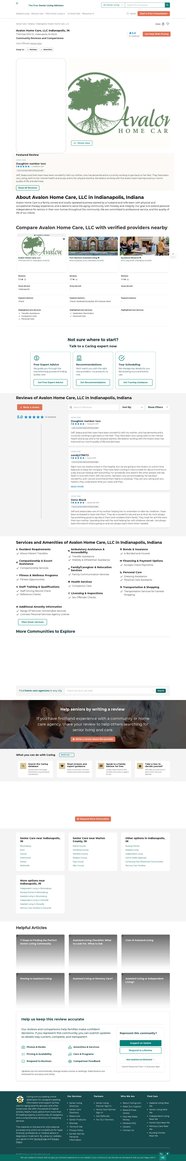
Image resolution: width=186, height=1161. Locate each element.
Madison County (80, 858)
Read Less (65, 755)
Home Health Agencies (135, 858)
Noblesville (25, 865)
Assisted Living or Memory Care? (93, 978)
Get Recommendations (93, 382)
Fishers (23, 862)
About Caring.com (132, 1103)
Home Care (36, 43)
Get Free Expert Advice (50, 382)
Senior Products (77, 1119)
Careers (126, 1127)
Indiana (31, 24)
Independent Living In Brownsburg (35, 888)
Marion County (79, 846)
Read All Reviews (27, 188)
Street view (83, 143)
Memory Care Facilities (135, 865)
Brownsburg (25, 846)
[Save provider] (168, 24)
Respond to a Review (140, 1050)
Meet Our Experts (132, 1106)
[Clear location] (153, 691)
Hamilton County (80, 854)
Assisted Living (132, 850)
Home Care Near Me (159, 1123)
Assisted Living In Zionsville (32, 904)
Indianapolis (41, 24)
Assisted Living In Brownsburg (33, 896)
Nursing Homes (132, 846)
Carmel (23, 854)
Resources (74, 1116)
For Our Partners (104, 1119)
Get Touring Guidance (135, 382)
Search (160, 691)
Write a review (31, 407)
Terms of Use (40, 1139)
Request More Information (94, 819)
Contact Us (128, 1130)
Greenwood (25, 858)
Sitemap (73, 1123)
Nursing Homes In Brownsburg (34, 892)
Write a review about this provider (94, 739)
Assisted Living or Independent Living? (144, 980)
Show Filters (155, 407)
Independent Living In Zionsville (34, 900)
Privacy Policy (76, 1130)
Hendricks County (81, 850)
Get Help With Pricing (157, 34)
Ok (162, 1157)
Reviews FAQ (129, 1123)
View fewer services (32, 622)
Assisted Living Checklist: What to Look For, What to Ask (92, 942)
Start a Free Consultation (153, 13)
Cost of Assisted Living (139, 940)
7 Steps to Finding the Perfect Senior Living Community (38, 942)
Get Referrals (102, 1116)
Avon (22, 850)
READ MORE (77, 486)
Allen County (78, 865)
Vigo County (78, 862)
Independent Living (134, 854)
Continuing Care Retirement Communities (144, 862)
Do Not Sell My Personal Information (76, 1137)
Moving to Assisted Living (36, 978)
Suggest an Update (140, 1043)
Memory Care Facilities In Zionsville (35, 908)
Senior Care (21, 24)
